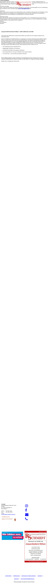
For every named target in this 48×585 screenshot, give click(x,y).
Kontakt (40, 575)
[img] (24, 4)
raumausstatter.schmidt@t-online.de (8, 514)
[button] (24, 21)
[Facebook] (26, 510)
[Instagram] (26, 506)
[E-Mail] (26, 514)
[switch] (0, 15)
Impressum (16, 575)
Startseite (8, 575)
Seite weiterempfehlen (27, 578)
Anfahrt (16, 578)
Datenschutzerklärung (29, 575)
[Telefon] (26, 519)
